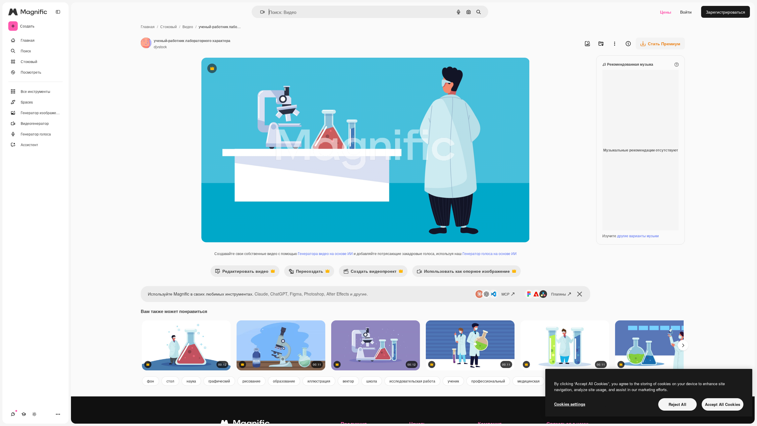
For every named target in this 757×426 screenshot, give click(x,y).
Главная (148, 26)
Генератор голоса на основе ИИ (489, 253)
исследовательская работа (412, 380)
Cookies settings (569, 404)
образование (284, 380)
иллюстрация (319, 380)
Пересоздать (306, 272)
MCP (505, 293)
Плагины (558, 293)
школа (371, 380)
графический (219, 380)
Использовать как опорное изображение (463, 272)
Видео (187, 26)
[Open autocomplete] (260, 12)
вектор (348, 380)
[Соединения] (13, 414)
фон (150, 380)
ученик (453, 380)
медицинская (528, 380)
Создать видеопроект (370, 272)
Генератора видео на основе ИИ (325, 253)
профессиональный (488, 380)
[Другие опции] (614, 43)
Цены (665, 12)
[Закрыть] (579, 294)
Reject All (677, 404)
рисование (251, 380)
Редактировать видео (241, 272)
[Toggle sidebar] (58, 12)
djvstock (160, 46)
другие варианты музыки (638, 235)
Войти (686, 12)
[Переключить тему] (34, 414)
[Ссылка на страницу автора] (146, 43)
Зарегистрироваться (725, 12)
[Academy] (23, 414)
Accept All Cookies (722, 404)
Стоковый (168, 26)
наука (191, 380)
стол (170, 380)
